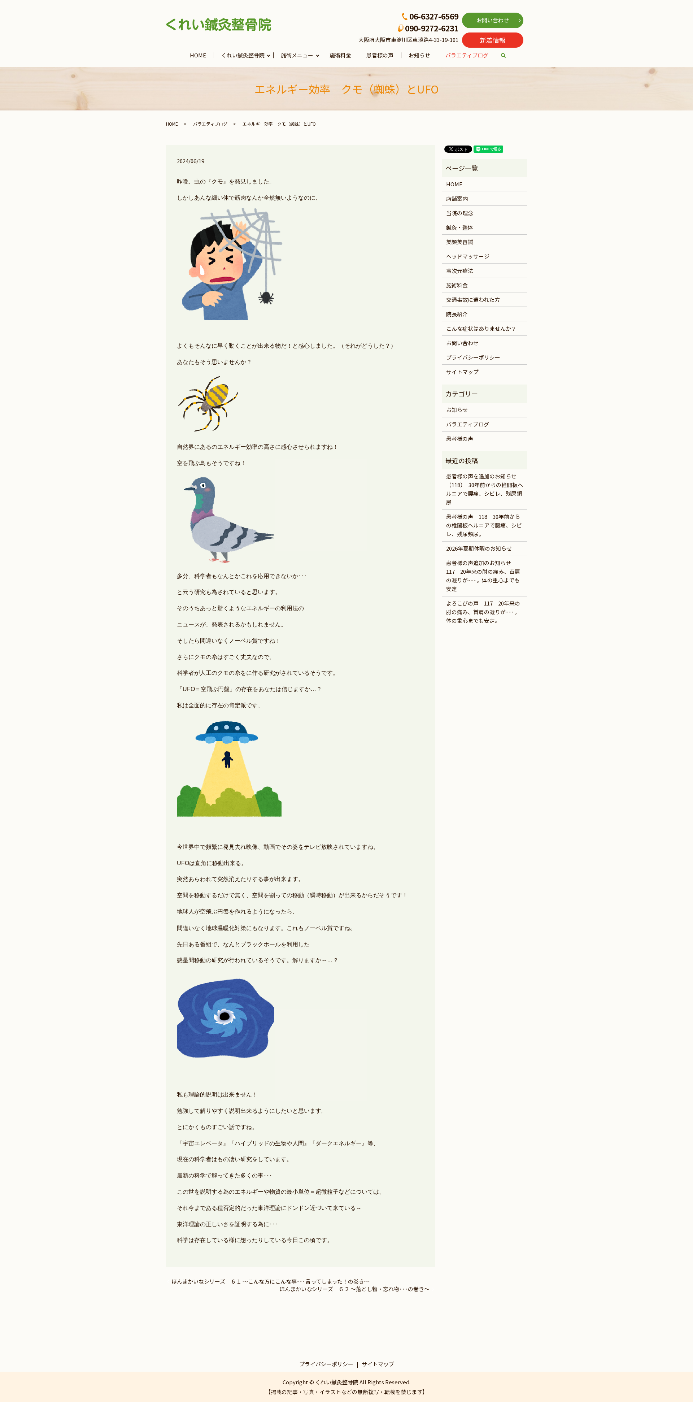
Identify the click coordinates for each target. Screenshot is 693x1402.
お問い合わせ (492, 20)
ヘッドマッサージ (467, 256)
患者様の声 (379, 55)
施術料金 (340, 55)
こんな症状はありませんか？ (481, 328)
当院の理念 (459, 213)
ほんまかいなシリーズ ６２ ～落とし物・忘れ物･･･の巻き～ (354, 1289)
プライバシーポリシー (473, 357)
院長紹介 (457, 314)
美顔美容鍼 (459, 242)
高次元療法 (459, 270)
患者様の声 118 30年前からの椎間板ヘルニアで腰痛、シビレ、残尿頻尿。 (484, 525)
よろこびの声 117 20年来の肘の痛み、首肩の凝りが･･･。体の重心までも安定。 (483, 611)
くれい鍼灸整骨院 (243, 55)
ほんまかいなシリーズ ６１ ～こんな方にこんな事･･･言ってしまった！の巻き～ (270, 1281)
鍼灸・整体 (459, 227)
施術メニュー (297, 55)
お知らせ (419, 55)
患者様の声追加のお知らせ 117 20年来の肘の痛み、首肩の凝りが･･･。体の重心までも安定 (483, 576)
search (507, 56)
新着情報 (493, 40)
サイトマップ (462, 372)
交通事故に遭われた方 (473, 299)
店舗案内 (457, 198)
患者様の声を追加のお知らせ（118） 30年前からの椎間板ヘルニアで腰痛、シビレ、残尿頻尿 (484, 489)
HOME (198, 55)
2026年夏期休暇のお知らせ (479, 548)
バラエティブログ (466, 55)
